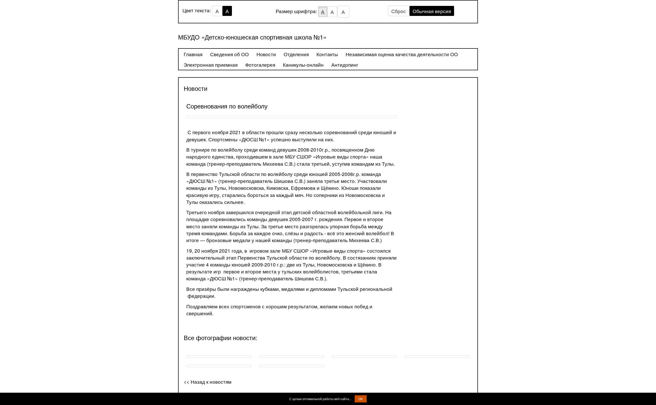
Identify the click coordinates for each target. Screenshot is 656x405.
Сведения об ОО (229, 54)
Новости (266, 54)
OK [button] (360, 399)
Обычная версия (432, 10)
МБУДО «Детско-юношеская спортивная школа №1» (252, 36)
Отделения (296, 54)
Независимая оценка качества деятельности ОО (402, 54)
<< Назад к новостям (207, 381)
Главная (193, 54)
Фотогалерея (260, 64)
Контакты (327, 54)
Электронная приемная (211, 64)
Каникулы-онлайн (303, 64)
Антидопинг (344, 64)
